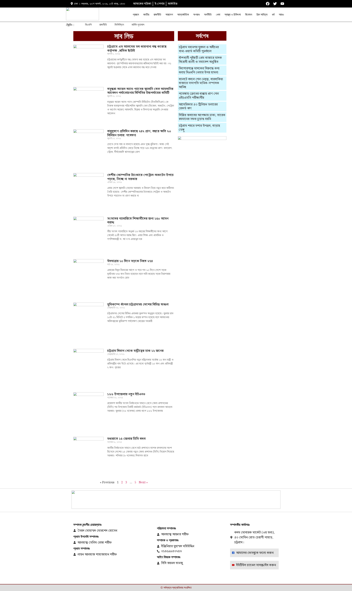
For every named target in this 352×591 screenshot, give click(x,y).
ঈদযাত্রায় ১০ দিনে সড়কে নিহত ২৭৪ (130, 261)
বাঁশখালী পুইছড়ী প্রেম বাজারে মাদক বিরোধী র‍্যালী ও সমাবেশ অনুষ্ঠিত (200, 59)
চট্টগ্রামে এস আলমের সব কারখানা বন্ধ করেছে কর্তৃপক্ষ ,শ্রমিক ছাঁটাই (136, 48)
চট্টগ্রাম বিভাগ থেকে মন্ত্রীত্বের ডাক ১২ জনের (135, 350)
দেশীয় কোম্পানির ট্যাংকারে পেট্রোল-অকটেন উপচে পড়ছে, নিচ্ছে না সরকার (140, 177)
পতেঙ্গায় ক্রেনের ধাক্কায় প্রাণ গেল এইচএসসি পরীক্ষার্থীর (199, 95)
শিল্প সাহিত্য (261, 14)
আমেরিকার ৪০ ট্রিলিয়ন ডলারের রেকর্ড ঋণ (198, 106)
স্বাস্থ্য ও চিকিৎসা (233, 14)
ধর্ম (273, 14)
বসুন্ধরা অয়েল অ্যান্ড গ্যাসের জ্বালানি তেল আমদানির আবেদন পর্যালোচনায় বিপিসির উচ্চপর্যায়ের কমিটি (140, 91)
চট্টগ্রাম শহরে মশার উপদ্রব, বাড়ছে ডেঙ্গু (199, 127)
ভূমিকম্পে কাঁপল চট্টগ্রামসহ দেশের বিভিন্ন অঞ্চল (137, 304)
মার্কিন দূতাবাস (138, 24)
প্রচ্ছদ (136, 14)
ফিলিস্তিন (119, 24)
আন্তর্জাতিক (183, 14)
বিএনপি (88, 24)
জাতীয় (146, 14)
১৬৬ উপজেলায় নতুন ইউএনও (126, 394)
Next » (143, 482)
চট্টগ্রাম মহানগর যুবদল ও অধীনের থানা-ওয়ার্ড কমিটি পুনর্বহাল (199, 49)
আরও (281, 14)
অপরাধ (196, 14)
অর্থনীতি (208, 14)
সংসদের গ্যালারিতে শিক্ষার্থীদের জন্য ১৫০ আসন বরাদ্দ (137, 220)
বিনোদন (248, 14)
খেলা (218, 14)
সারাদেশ (169, 14)
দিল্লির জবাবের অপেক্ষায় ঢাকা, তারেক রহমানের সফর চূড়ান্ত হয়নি (202, 117)
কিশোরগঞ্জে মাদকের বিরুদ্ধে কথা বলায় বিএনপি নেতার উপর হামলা (199, 70)
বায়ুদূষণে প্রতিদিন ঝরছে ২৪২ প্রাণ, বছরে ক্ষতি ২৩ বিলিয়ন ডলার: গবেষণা (139, 133)
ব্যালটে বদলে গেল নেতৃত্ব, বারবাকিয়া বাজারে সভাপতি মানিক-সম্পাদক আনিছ (201, 83)
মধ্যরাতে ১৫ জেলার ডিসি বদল (126, 438)
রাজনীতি (157, 14)
